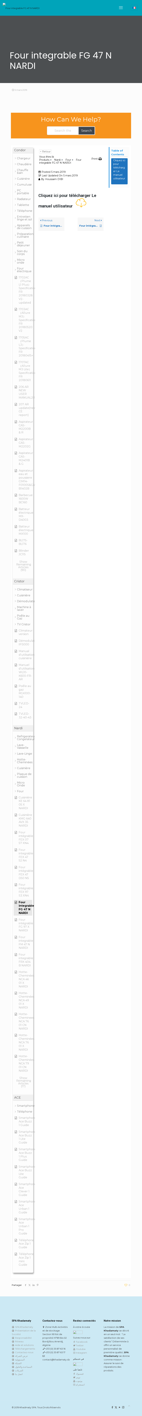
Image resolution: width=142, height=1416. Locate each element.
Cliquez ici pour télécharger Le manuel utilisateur (119, 171)
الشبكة (18, 1363)
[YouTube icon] (119, 1407)
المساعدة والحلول (23, 1366)
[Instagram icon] (123, 1407)
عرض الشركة (21, 1356)
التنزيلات (18, 1370)
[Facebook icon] (112, 1407)
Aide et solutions (24, 1345)
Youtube (80, 1349)
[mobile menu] (121, 8)
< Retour (45, 151)
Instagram (81, 1352)
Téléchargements (24, 1348)
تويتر (77, 1377)
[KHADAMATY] (21, 8)
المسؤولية (19, 1359)
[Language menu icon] (134, 8)
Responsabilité (23, 1337)
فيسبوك (79, 1373)
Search (86, 131)
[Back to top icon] (129, 1406)
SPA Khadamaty (23, 1327)
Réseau (19, 1341)
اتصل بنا (18, 1374)
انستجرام (80, 1384)
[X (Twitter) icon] (116, 1407)
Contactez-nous (23, 1352)
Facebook (81, 1341)
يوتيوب (78, 1381)
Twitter (79, 1345)
